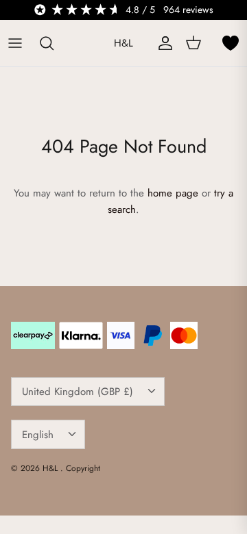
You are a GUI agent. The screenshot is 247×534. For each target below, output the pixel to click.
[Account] (162, 43)
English (38, 434)
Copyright (83, 468)
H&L (51, 468)
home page (173, 193)
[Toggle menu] (15, 43)
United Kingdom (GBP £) (77, 391)
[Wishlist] (230, 43)
